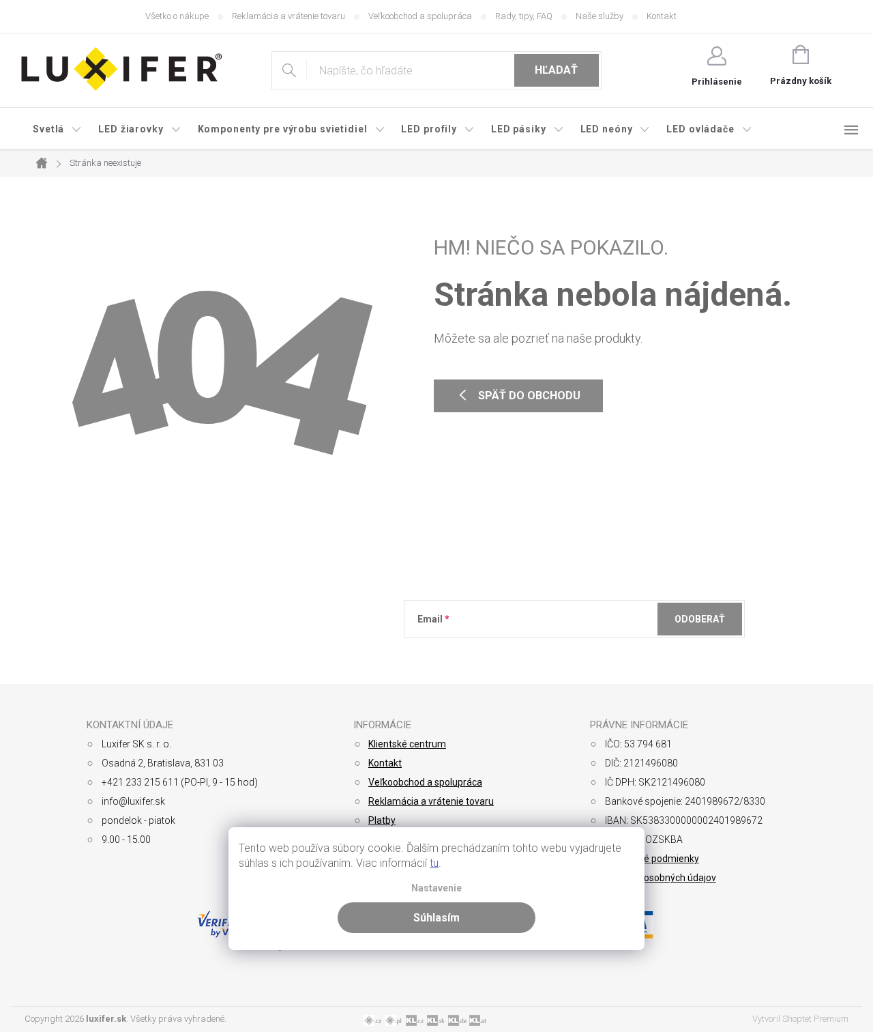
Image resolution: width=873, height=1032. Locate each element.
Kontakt (662, 16)
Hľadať (556, 69)
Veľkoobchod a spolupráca (420, 16)
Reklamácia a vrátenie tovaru (288, 16)
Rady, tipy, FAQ (523, 16)
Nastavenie (436, 888)
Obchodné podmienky (652, 858)
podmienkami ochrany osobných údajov (615, 652)
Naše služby (599, 16)
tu (434, 863)
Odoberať (700, 619)
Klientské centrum (407, 744)
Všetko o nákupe (177, 16)
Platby (382, 820)
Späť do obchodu (529, 395)
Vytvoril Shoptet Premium (800, 1019)
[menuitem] (57, 129)
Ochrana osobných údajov (660, 877)
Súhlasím (436, 917)
